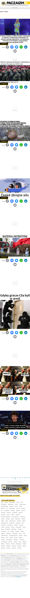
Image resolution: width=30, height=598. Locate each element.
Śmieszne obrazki (13, 535)
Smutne (20, 535)
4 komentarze (4, 141)
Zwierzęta (13, 547)
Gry (2, 510)
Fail (7, 508)
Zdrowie (3, 547)
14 (24, 477)
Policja (2, 527)
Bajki (2, 502)
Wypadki (8, 545)
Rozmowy (8, 533)
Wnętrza (8, 543)
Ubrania (10, 541)
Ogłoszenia (11, 522)
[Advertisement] (15, 460)
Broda (17, 502)
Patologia (18, 522)
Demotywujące (4, 506)
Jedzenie (3, 514)
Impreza (9, 512)
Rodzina (3, 533)
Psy (8, 531)
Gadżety (23, 508)
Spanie (2, 537)
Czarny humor (22, 504)
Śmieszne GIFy (4, 535)
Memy (12, 518)
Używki (15, 541)
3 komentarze (4, 43)
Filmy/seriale (12, 508)
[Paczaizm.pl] (15, 3)
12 (20, 477)
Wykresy (3, 545)
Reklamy (17, 531)
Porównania (18, 527)
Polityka (7, 527)
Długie (20, 506)
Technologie (9, 539)
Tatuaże (3, 539)
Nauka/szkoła (4, 522)
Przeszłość (13, 529)
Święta (11, 537)
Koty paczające (15, 516)
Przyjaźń (20, 529)
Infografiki (14, 512)
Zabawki (14, 545)
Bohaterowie (12, 502)
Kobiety (13, 514)
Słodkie (20, 537)
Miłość (2, 520)
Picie (23, 522)
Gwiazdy (13, 510)
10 (15, 477)
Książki (2, 518)
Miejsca (23, 518)
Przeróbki (7, 529)
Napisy (23, 520)
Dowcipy (11, 506)
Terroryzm (21, 539)
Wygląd (24, 543)
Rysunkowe (15, 533)
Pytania (12, 531)
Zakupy (24, 545)
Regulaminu (18, 576)
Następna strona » (15, 482)
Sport (7, 537)
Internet (20, 512)
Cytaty (16, 504)
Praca (24, 527)
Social (25, 535)
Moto (7, 520)
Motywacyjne (12, 520)
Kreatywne (22, 516)
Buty (22, 502)
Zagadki (19, 545)
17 (15, 478)
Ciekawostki (10, 504)
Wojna (12, 543)
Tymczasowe (4, 541)
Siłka (24, 533)
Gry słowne (6, 510)
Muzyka (19, 520)
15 (26, 477)
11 (17, 477)
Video (19, 541)
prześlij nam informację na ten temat (19, 575)
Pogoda (21, 525)
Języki (8, 514)
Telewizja (16, 539)
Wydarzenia (18, 543)
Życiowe (19, 547)
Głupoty (18, 510)
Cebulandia (3, 504)
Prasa (2, 529)
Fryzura (18, 508)
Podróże (16, 525)
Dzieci (16, 506)
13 (22, 477)
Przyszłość (3, 531)
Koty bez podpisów (5, 516)
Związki (8, 547)
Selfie (20, 533)
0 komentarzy (4, 329)
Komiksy (18, 514)
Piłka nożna (10, 525)
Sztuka (15, 537)
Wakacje (24, 541)
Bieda (6, 502)
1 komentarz (4, 197)
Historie (23, 510)
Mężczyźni (17, 518)
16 (29, 477)
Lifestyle (8, 518)
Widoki (2, 543)
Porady (12, 527)
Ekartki (2, 508)
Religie (22, 531)
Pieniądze (3, 525)
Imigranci (3, 512)
